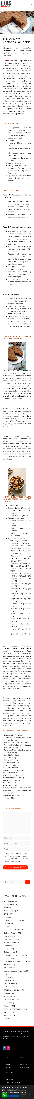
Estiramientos (9, 952)
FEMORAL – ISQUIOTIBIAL (14, 955)
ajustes (24, 1092)
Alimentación (9, 911)
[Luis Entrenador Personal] (6, 4)
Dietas (6, 927)
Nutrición (7, 987)
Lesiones (7, 974)
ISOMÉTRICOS (9, 968)
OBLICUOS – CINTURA (13, 990)
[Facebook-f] (4, 1048)
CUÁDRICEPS (9, 917)
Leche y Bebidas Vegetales (15, 971)
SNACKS (7, 1019)
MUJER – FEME (10, 984)
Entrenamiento (10, 942)
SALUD (6, 1012)
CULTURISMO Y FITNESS (14, 920)
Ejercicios (7, 936)
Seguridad (8, 1015)
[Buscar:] (14, 882)
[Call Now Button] (4, 1095)
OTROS (7, 993)
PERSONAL (8, 1003)
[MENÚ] (32, 4)
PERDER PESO (9, 1000)
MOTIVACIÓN (9, 980)
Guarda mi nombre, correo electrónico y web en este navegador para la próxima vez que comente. (16, 857)
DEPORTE (8, 923)
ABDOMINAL (9, 901)
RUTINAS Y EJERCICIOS (13, 1009)
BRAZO (7, 914)
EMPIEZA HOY (9, 939)
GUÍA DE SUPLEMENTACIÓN (15, 961)
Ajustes (23, 1096)
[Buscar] (27, 882)
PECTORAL (8, 996)
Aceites (7, 908)
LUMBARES (8, 977)
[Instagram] (8, 1048)
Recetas (7, 1006)
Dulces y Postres (10, 933)
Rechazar (14, 1096)
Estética (7, 949)
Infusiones (8, 965)
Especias (7, 946)
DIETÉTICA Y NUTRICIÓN (14, 930)
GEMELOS (8, 958)
